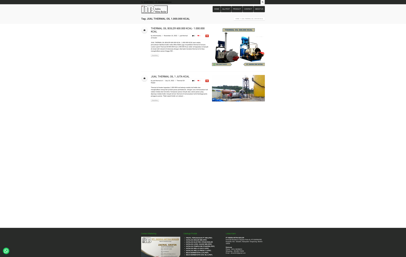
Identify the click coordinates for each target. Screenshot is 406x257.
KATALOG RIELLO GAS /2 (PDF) (197, 248)
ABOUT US (259, 9)
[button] (6, 251)
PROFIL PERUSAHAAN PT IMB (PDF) (199, 238)
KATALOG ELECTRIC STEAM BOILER (199, 242)
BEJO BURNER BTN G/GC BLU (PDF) (199, 255)
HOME (216, 9)
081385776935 (148, 2)
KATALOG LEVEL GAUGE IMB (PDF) (199, 244)
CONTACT (248, 9)
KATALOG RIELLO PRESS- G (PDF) (198, 250)
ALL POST (226, 9)
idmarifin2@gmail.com (165, 2)
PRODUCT (237, 9)
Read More (155, 55)
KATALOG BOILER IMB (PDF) (196, 240)
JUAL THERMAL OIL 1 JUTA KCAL (170, 76)
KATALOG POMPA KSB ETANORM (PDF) (200, 246)
